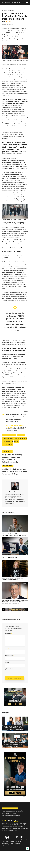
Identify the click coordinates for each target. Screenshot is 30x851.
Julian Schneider (8, 438)
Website (7, 662)
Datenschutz (11, 845)
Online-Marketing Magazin (11, 2)
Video (16, 441)
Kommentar (8, 633)
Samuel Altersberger (15, 492)
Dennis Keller (7, 435)
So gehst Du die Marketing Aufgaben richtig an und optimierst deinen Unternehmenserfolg (12, 458)
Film (14, 435)
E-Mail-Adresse (9, 655)
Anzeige (4, 10)
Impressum (5, 845)
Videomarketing (8, 444)
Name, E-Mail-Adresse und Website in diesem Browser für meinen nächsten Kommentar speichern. (14, 671)
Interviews (11, 10)
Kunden (23, 373)
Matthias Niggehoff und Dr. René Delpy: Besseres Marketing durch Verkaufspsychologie (14, 471)
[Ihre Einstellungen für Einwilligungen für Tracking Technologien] (27, 848)
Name (7, 649)
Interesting (21, 435)
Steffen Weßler (8, 441)
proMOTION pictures (21, 438)
